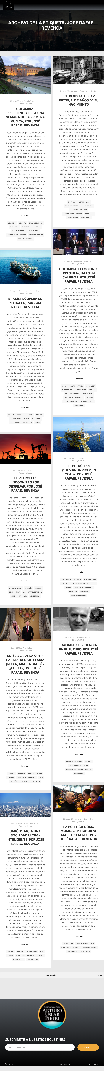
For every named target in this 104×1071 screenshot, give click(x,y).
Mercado (36, 419)
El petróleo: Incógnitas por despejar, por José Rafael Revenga (25, 484)
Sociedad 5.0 (18, 959)
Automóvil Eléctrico (71, 579)
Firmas (21, 104)
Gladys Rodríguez (79, 210)
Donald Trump (15, 588)
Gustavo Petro (19, 231)
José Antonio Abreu (85, 944)
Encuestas (26, 227)
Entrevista (87, 206)
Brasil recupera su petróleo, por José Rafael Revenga (25, 303)
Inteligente (32, 951)
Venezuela (85, 218)
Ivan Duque (33, 231)
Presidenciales (36, 235)
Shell (37, 423)
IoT (41, 951)
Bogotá (22, 223)
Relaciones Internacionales (79, 769)
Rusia (24, 781)
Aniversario (84, 202)
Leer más (25, 216)
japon (10, 955)
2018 (64, 386)
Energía (20, 415)
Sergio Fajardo (25, 239)
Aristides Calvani (74, 761)
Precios (89, 398)
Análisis (12, 223)
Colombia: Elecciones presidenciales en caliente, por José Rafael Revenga (78, 275)
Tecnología (32, 959)
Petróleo (89, 214)
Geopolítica (14, 592)
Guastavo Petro (72, 394)
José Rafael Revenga (17, 235)
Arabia (12, 773)
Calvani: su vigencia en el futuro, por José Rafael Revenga (78, 649)
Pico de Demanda (79, 595)
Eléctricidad (90, 579)
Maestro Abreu (89, 947)
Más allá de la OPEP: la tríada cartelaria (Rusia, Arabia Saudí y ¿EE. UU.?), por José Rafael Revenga (25, 664)
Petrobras (15, 423)
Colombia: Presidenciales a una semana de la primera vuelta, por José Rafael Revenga (25, 117)
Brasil (11, 415)
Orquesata (72, 951)
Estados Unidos (35, 773)
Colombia (14, 227)
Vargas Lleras (87, 402)
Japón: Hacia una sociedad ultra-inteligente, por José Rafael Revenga (25, 837)
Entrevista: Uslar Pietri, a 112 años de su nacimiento (79, 100)
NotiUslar (28, 104)
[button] (74, 5)
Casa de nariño (35, 223)
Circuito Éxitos (72, 206)
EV (95, 583)
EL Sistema (68, 944)
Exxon (30, 415)
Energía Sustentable (81, 583)
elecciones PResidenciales (74, 390)
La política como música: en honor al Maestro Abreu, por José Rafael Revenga (78, 833)
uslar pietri (72, 218)
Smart (40, 955)
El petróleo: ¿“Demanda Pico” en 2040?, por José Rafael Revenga (79, 472)
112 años (71, 202)
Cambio (11, 951)
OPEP (13, 596)
